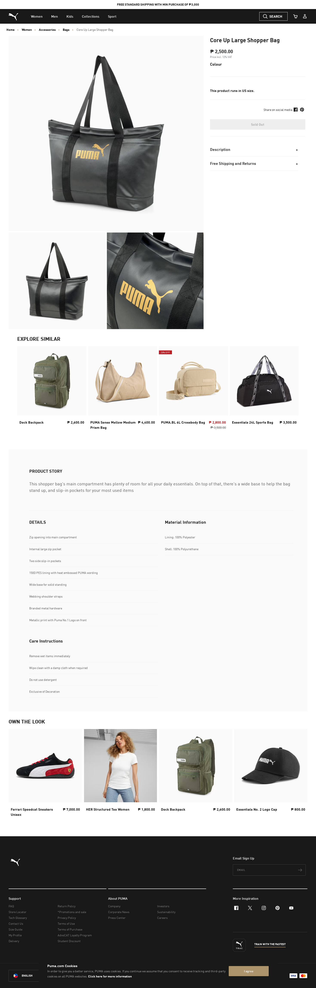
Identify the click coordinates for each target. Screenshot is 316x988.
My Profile (15, 935)
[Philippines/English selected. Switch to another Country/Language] (33, 975)
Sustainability (166, 912)
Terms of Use (66, 923)
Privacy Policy (67, 918)
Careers (162, 918)
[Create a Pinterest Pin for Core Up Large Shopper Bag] (302, 109)
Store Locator (17, 912)
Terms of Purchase (70, 929)
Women (27, 29)
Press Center (117, 918)
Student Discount (69, 941)
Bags (66, 29)
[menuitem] (37, 16)
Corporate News (118, 912)
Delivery (14, 941)
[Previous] (24, 389)
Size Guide (15, 929)
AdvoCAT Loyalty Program (75, 935)
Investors (163, 906)
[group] (51, 389)
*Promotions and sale (72, 912)
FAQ (11, 906)
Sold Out (257, 124)
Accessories (47, 29)
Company (114, 906)
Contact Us (16, 923)
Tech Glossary (18, 918)
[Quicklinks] (305, 16)
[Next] (292, 389)
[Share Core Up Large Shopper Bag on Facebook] (295, 109)
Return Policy (66, 906)
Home (10, 29)
